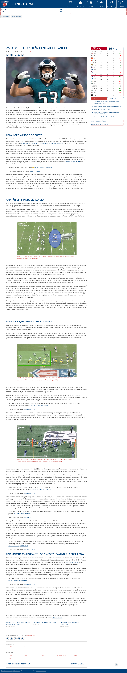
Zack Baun (11, 658)
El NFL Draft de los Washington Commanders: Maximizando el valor (106, 102)
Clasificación (81, 7)
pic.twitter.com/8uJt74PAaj (39, 405)
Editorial (96, 99)
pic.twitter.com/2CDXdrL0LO (23, 514)
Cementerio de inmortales (19, 664)
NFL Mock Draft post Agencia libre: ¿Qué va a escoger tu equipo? (106, 113)
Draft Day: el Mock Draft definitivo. (103, 109)
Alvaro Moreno (30, 52)
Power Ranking (111, 7)
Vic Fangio (74, 655)
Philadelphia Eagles (29, 646)
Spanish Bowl (22, 4)
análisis (10, 646)
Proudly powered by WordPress (10, 671)
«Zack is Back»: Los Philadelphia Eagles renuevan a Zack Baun (18, 623)
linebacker (43, 655)
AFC (99, 48)
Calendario (70, 7)
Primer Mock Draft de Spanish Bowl (104, 117)
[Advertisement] (63, 32)
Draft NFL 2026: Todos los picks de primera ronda (107, 106)
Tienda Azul (113, 99)
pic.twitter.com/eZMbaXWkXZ (43, 167)
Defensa (26, 655)
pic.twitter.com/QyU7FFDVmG (18, 546)
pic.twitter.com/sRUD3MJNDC (18, 580)
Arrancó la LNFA (76, 664)
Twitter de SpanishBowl (98, 121)
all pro (10, 655)
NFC (115, 48)
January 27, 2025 (29, 409)
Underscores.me (41, 671)
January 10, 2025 (35, 171)
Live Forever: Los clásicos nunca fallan (44, 622)
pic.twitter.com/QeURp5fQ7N (41, 489)
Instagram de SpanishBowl (99, 124)
